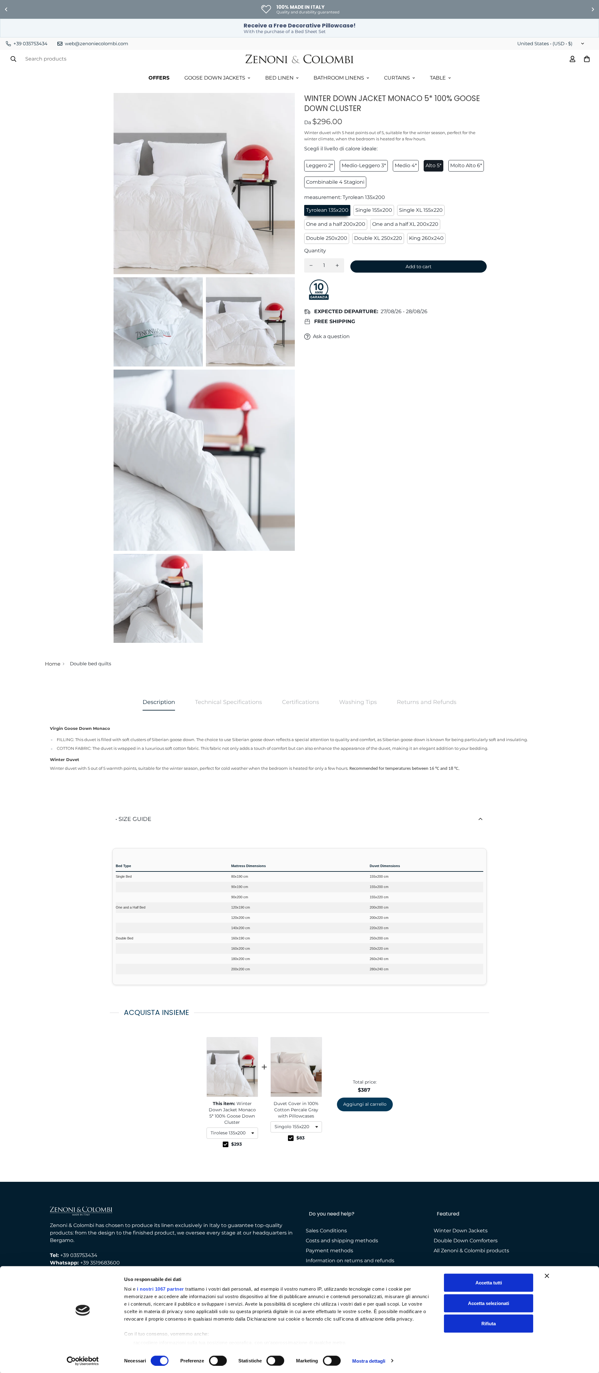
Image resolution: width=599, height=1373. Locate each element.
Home (53, 664)
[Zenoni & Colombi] (299, 59)
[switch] (218, 1361)
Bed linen (279, 78)
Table (438, 78)
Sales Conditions (326, 1231)
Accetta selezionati (488, 1303)
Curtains (397, 78)
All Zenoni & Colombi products (471, 1251)
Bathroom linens (339, 78)
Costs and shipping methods (342, 1241)
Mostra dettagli (369, 1360)
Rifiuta (488, 1323)
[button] (232, 1133)
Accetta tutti (488, 1282)
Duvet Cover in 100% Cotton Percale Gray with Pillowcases (296, 1110)
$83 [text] (300, 1138)
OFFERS (159, 78)
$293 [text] (236, 1144)
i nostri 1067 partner (160, 1289)
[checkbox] (225, 1144)
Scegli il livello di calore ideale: (340, 149)
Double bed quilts (90, 664)
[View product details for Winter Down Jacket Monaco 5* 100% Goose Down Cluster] (232, 1067)
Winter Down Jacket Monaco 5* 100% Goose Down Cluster (232, 1113)
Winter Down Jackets (461, 1231)
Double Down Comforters (466, 1241)
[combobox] (232, 1133)
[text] (299, 1012)
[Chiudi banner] (547, 1276)
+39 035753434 (78, 1255)
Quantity (315, 251)
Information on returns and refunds (350, 1261)
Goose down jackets (214, 78)
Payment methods (329, 1251)
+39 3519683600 (100, 1263)
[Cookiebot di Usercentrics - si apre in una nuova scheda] (83, 1361)
